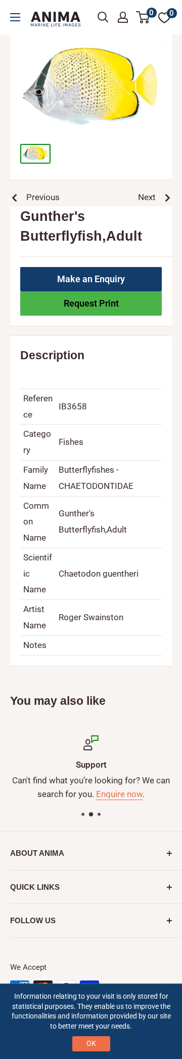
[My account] (123, 17)
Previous (43, 197)
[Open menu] (15, 17)
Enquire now (119, 794)
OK (91, 1043)
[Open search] (103, 17)
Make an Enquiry (91, 279)
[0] (143, 17)
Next (147, 197)
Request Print (91, 303)
